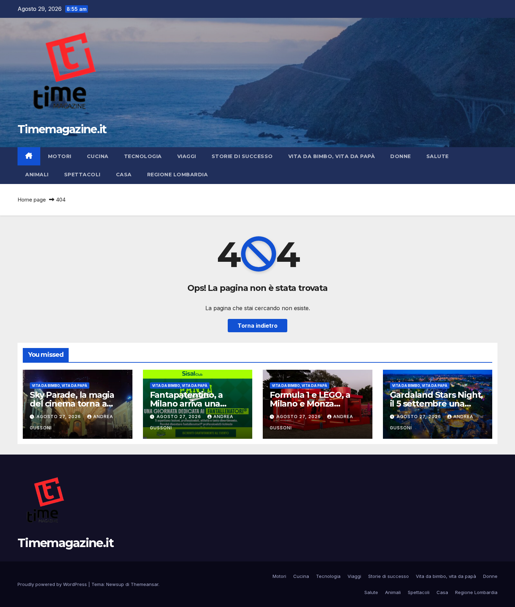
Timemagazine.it (62, 129)
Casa (124, 174)
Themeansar (144, 584)
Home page (32, 199)
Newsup (115, 584)
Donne (400, 156)
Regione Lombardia (177, 174)
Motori (59, 156)
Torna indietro (257, 325)
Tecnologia (143, 156)
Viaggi (186, 156)
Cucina (98, 156)
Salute (437, 156)
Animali (37, 174)
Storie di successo (242, 156)
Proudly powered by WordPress (53, 584)
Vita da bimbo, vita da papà (331, 156)
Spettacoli (82, 174)
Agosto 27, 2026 (59, 416)
